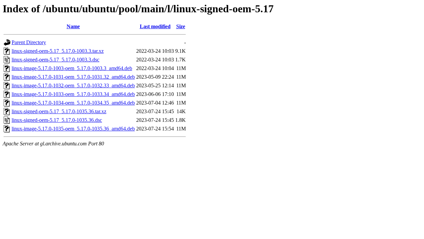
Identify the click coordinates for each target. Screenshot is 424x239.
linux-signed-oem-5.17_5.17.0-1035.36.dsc (57, 120)
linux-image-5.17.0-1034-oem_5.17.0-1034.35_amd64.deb (73, 103)
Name (73, 26)
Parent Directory (29, 42)
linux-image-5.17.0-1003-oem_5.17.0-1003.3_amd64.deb (72, 68)
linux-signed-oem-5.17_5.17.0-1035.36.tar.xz (59, 111)
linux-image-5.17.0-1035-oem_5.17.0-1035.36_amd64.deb (73, 128)
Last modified (155, 26)
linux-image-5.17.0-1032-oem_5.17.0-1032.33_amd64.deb (73, 85)
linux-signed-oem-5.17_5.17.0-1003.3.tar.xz (58, 51)
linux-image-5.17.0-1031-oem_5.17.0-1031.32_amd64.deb (73, 77)
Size (180, 26)
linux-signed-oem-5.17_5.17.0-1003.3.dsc (55, 59)
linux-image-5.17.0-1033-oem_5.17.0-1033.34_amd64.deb (73, 94)
